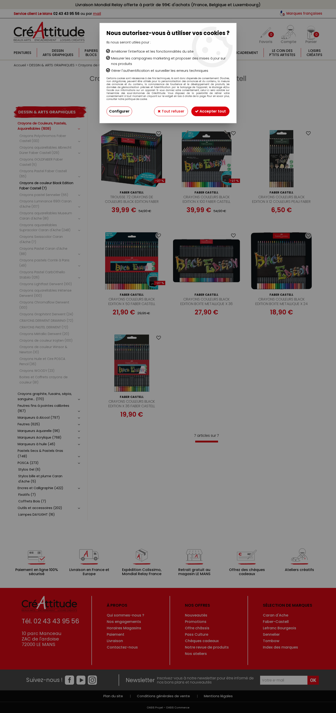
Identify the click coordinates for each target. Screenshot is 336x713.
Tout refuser (172, 111)
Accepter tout (212, 111)
